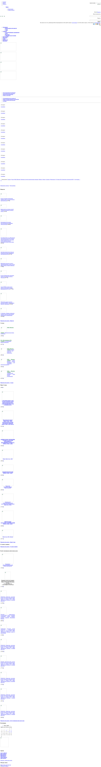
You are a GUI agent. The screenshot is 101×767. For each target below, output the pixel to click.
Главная (4, 1)
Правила (4, 4)
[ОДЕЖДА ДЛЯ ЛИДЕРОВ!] (4, 746)
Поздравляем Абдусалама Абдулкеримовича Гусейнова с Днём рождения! (7, 223)
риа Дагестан (8, 764)
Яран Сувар (2, 764)
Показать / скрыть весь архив (6, 760)
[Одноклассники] (96, 24)
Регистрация (10, 9)
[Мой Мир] (97, 24)
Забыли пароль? (11, 10)
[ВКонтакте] (93, 24)
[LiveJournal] (98, 24)
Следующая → (77, 179)
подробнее (3, 106)
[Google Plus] (99, 24)
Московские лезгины (4, 185)
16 (11, 731)
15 (9, 731)
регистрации (74, 22)
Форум (4, 2)
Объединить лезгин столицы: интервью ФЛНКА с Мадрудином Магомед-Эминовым (7, 303)
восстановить (97, 22)
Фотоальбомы (12, 185)
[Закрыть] (98, 12)
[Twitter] (94, 24)
